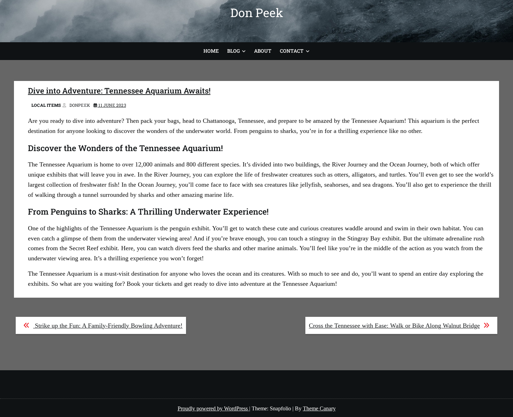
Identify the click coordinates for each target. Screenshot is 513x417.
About (263, 50)
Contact (292, 50)
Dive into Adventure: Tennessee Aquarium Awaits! (119, 90)
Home (211, 50)
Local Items (46, 105)
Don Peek (256, 12)
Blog (233, 50)
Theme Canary (319, 408)
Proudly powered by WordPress (213, 408)
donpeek (79, 105)
